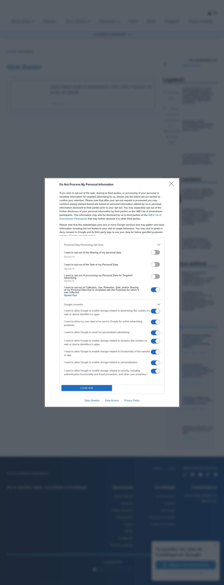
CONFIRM (86, 388)
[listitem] (112, 245)
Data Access (112, 400)
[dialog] (112, 292)
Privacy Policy (131, 400)
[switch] (155, 252)
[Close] (172, 184)
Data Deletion (92, 400)
